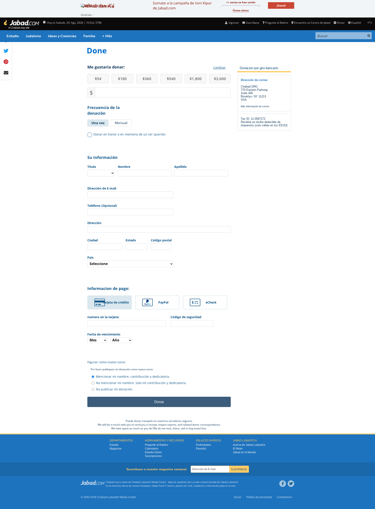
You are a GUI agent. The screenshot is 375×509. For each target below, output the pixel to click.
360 (147, 78)
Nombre (124, 167)
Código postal (161, 240)
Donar (341, 23)
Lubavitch (146, 482)
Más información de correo (255, 106)
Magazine (115, 448)
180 (122, 78)
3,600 (220, 78)
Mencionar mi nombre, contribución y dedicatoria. (133, 376)
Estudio (13, 36)
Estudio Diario (153, 452)
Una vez (98, 123)
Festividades (203, 444)
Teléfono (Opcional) (102, 206)
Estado (131, 240)
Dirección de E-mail (101, 188)
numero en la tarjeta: (103, 317)
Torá (189, 485)
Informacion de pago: (108, 288)
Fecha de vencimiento (103, 334)
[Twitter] (291, 483)
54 (98, 78)
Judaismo (199, 485)
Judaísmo (33, 36)
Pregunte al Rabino (276, 23)
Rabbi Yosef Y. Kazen (162, 485)
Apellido (180, 167)
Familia (89, 36)
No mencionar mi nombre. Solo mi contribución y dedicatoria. (141, 383)
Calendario (151, 448)
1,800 (196, 78)
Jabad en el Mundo (244, 452)
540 (171, 78)
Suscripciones (153, 456)
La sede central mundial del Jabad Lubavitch (214, 482)
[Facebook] (282, 483)
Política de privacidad (259, 497)
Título (91, 167)
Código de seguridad (186, 317)
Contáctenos (284, 497)
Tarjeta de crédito (115, 302)
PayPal (163, 302)
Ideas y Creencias (62, 36)
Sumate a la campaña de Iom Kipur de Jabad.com (182, 5)
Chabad (136, 482)
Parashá (201, 448)
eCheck (211, 302)
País (90, 257)
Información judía (215, 485)
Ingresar (233, 23)
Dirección (94, 223)
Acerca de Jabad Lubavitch (249, 444)
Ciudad (92, 240)
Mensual (121, 123)
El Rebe (238, 448)
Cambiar (219, 67)
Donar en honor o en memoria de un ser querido (129, 134)
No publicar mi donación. (114, 389)
